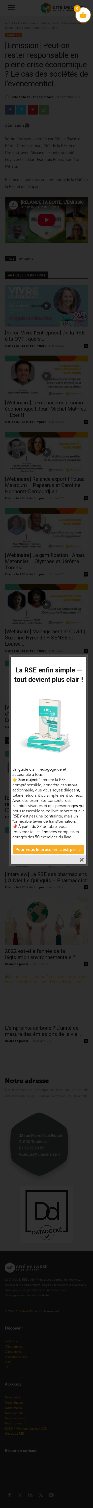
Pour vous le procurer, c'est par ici (48, 849)
